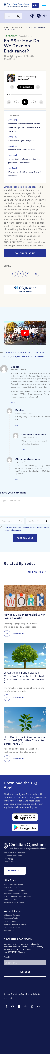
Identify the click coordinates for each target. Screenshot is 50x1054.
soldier (21, 356)
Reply (13, 402)
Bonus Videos (9, 930)
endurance (26, 353)
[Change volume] (41, 102)
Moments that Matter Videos (15, 924)
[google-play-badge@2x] (25, 827)
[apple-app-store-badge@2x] (25, 817)
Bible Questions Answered (14, 902)
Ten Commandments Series (14, 890)
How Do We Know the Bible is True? (17, 896)
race (13, 356)
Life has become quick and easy (20, 186)
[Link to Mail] (38, 1006)
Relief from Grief (10, 899)
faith (35, 353)
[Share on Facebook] (13, 274)
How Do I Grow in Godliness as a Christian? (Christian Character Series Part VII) (25, 740)
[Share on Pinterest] (28, 274)
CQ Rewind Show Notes (13, 855)
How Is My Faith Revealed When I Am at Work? (24, 616)
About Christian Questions (14, 852)
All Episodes (35, 572)
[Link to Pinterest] (25, 1006)
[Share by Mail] (36, 274)
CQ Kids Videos (10, 921)
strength (31, 356)
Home (6, 28)
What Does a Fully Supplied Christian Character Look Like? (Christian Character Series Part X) (25, 677)
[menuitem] (42, 5)
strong (41, 356)
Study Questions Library (13, 884)
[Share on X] (20, 274)
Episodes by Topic (11, 918)
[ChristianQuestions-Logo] (16, 5)
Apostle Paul (12, 353)
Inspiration (17, 28)
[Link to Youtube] (13, 1006)
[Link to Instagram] (32, 1006)
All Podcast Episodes (12, 915)
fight (41, 353)
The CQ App (8, 859)
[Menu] (42, 5)
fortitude (5, 356)
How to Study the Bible (13, 887)
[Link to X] (19, 1006)
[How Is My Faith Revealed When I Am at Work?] (25, 598)
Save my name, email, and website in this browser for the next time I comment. (26, 528)
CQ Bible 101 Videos (12, 927)
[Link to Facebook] (6, 1006)
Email (8, 957)
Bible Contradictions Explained (16, 893)
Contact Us (8, 862)
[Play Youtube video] (25, 333)
